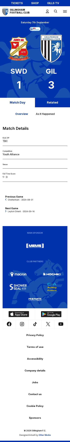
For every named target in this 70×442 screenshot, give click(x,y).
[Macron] (18, 274)
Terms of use (35, 346)
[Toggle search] (55, 11)
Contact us (35, 394)
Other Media (45, 435)
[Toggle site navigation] (65, 11)
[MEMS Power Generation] (35, 246)
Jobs (35, 382)
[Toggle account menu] (47, 11)
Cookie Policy (35, 406)
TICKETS (17, 3)
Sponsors (35, 417)
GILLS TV (53, 3)
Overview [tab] (21, 114)
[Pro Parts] (35, 299)
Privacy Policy (35, 335)
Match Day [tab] (17, 102)
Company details (35, 370)
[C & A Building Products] (52, 287)
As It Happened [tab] (45, 114)
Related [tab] (52, 102)
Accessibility (35, 358)
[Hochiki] (52, 274)
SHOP (35, 3)
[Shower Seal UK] (18, 287)
